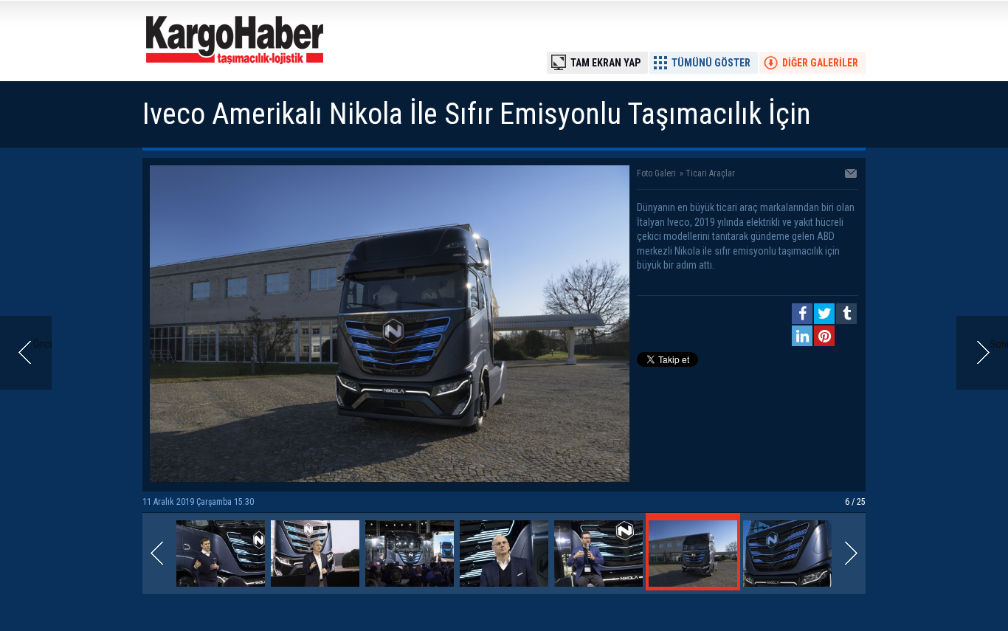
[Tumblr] (846, 313)
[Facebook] (802, 313)
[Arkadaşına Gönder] (851, 175)
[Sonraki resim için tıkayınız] (389, 478)
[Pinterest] (824, 335)
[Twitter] (824, 313)
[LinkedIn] (802, 335)
